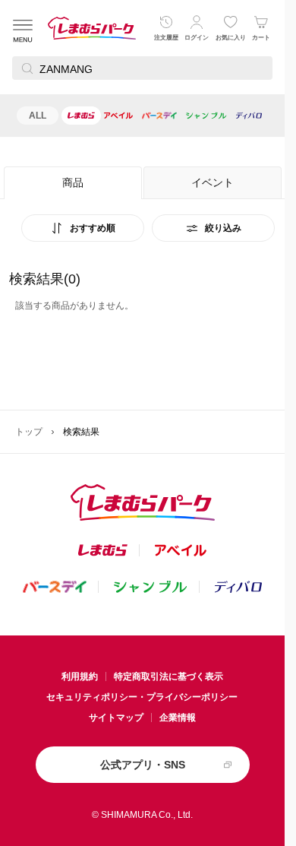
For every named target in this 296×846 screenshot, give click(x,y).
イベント (212, 182)
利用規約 (79, 676)
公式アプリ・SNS (142, 765)
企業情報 (177, 717)
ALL (37, 115)
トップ (29, 431)
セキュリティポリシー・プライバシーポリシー (142, 697)
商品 (72, 182)
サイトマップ (116, 717)
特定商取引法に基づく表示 (168, 676)
